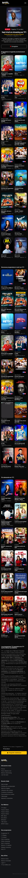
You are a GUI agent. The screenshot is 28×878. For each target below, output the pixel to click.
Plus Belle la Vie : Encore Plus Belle (10, 698)
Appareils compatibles (7, 798)
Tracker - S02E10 (19, 211)
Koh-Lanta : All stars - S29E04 (6, 310)
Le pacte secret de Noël (20, 521)
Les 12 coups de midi (20, 443)
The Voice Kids (18, 233)
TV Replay (3, 835)
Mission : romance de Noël (6, 547)
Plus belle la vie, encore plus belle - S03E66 (20, 143)
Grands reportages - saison (6, 499)
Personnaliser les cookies (7, 794)
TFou (16, 97)
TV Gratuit (3, 837)
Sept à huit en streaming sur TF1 (14, 32)
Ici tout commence (19, 376)
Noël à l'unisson (18, 614)
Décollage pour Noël (6, 569)
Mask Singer (4, 688)
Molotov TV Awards (6, 845)
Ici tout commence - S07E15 (20, 166)
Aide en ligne (4, 784)
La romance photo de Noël (20, 547)
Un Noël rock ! (4, 635)
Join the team (4, 775)
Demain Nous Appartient (7, 693)
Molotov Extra (4, 858)
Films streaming (5, 839)
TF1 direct (3, 807)
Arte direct (4, 817)
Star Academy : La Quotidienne (9, 679)
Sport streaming (5, 843)
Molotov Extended (6, 860)
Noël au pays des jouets (7, 614)
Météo (16, 73)
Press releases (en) (6, 771)
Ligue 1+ (3, 862)
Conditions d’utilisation (7, 792)
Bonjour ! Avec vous (19, 466)
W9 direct (3, 819)
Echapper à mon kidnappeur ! (19, 398)
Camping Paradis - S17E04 (19, 189)
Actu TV (3, 849)
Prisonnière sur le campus (5, 421)
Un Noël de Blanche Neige (19, 569)
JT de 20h (3, 701)
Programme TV (5, 833)
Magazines (16, 35)
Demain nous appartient (7, 188)
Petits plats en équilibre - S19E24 (7, 74)
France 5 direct (5, 813)
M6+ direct (4, 815)
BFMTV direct (4, 823)
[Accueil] (5, 2)
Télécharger (4, 796)
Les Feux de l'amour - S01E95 (6, 121)
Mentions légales (5, 788)
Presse (3, 769)
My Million (17, 332)
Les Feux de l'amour (6, 466)
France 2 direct (5, 809)
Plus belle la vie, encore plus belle (20, 421)
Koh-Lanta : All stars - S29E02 (6, 212)
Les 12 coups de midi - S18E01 (20, 121)
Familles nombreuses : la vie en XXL (7, 166)
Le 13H (2, 142)
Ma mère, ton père (19, 288)
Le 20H (3, 97)
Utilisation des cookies (7, 790)
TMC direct (4, 821)
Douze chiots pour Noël (7, 591)
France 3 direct (5, 811)
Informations (10, 35)
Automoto (3, 256)
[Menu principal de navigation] (25, 3)
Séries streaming (5, 841)
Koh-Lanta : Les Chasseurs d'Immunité (11, 684)
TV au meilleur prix (6, 864)
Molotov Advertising (6, 773)
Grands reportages (6, 233)
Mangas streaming (6, 847)
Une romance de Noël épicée (20, 636)
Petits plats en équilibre (7, 353)
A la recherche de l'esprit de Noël (21, 592)
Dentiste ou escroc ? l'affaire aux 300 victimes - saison (6, 523)
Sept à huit (17, 256)
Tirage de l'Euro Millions (7, 288)
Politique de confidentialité (8, 786)
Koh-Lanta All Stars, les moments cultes (20, 310)
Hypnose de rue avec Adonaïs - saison (20, 499)
